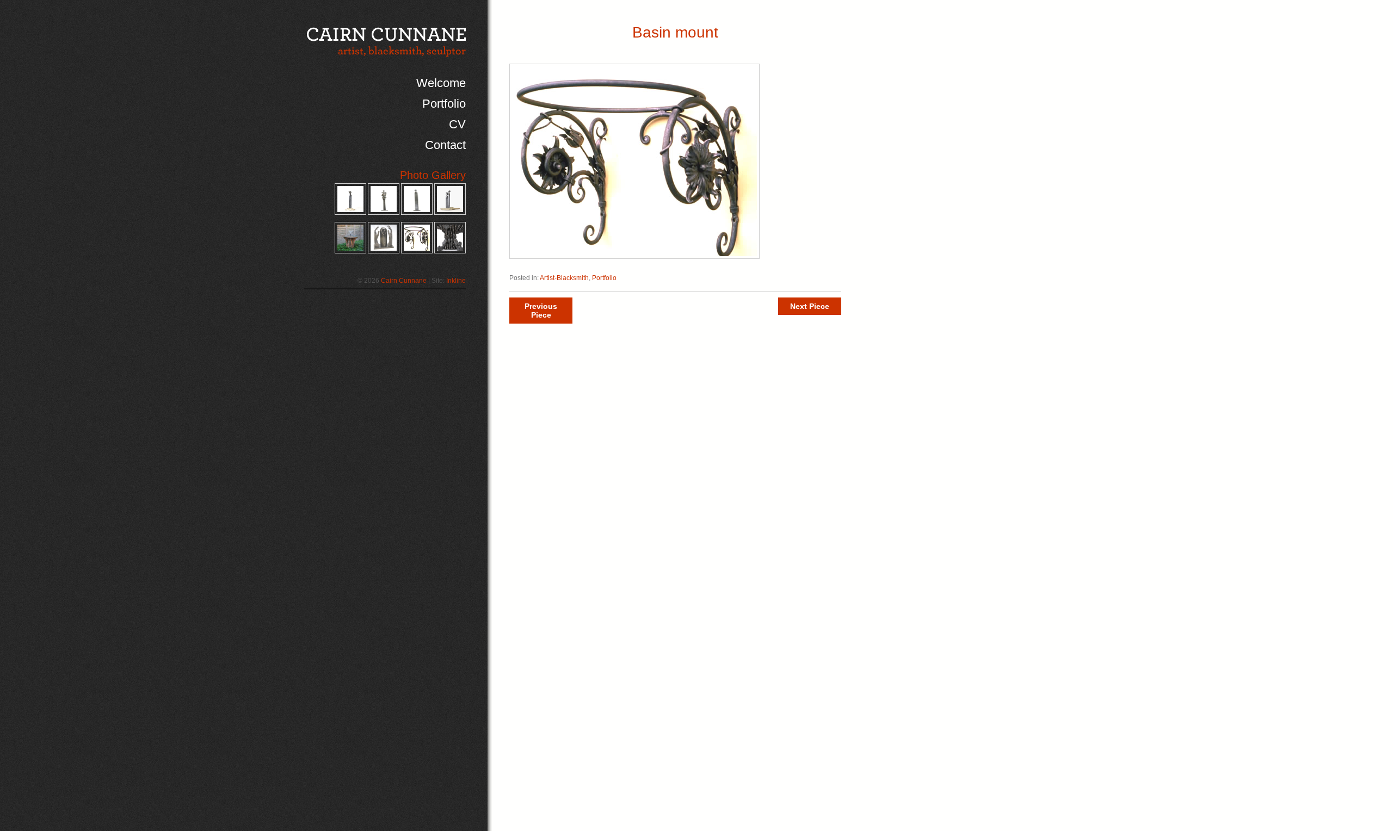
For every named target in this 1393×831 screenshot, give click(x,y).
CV (457, 124)
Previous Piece (541, 310)
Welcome (441, 83)
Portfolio (444, 103)
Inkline (456, 280)
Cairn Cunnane (404, 280)
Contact (445, 145)
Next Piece (809, 306)
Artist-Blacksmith (564, 278)
